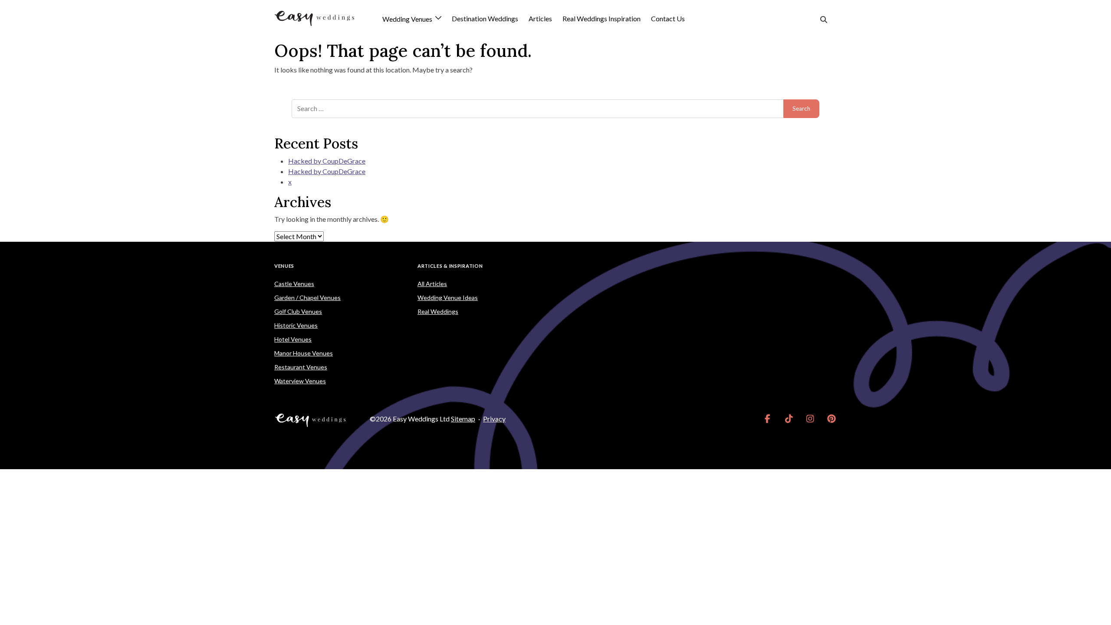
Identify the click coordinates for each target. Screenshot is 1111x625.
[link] (767, 419)
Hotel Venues (293, 339)
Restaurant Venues (300, 367)
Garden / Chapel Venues (307, 297)
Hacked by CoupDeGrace (326, 161)
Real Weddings (437, 311)
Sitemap (463, 418)
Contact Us (668, 18)
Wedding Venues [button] (408, 19)
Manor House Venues (303, 353)
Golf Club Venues (298, 311)
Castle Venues (294, 283)
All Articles (432, 283)
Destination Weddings (485, 18)
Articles (540, 18)
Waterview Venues (300, 381)
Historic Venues (296, 325)
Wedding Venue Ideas (447, 297)
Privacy (494, 418)
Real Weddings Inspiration (601, 18)
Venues (284, 266)
